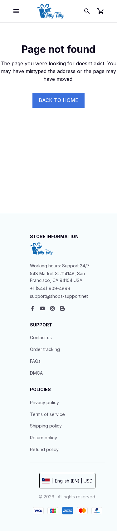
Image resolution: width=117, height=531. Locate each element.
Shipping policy (46, 425)
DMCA (36, 373)
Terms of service (47, 414)
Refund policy (44, 449)
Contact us (41, 337)
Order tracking (45, 349)
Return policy (43, 437)
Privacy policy (44, 402)
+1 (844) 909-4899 (50, 288)
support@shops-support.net (59, 296)
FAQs (35, 361)
